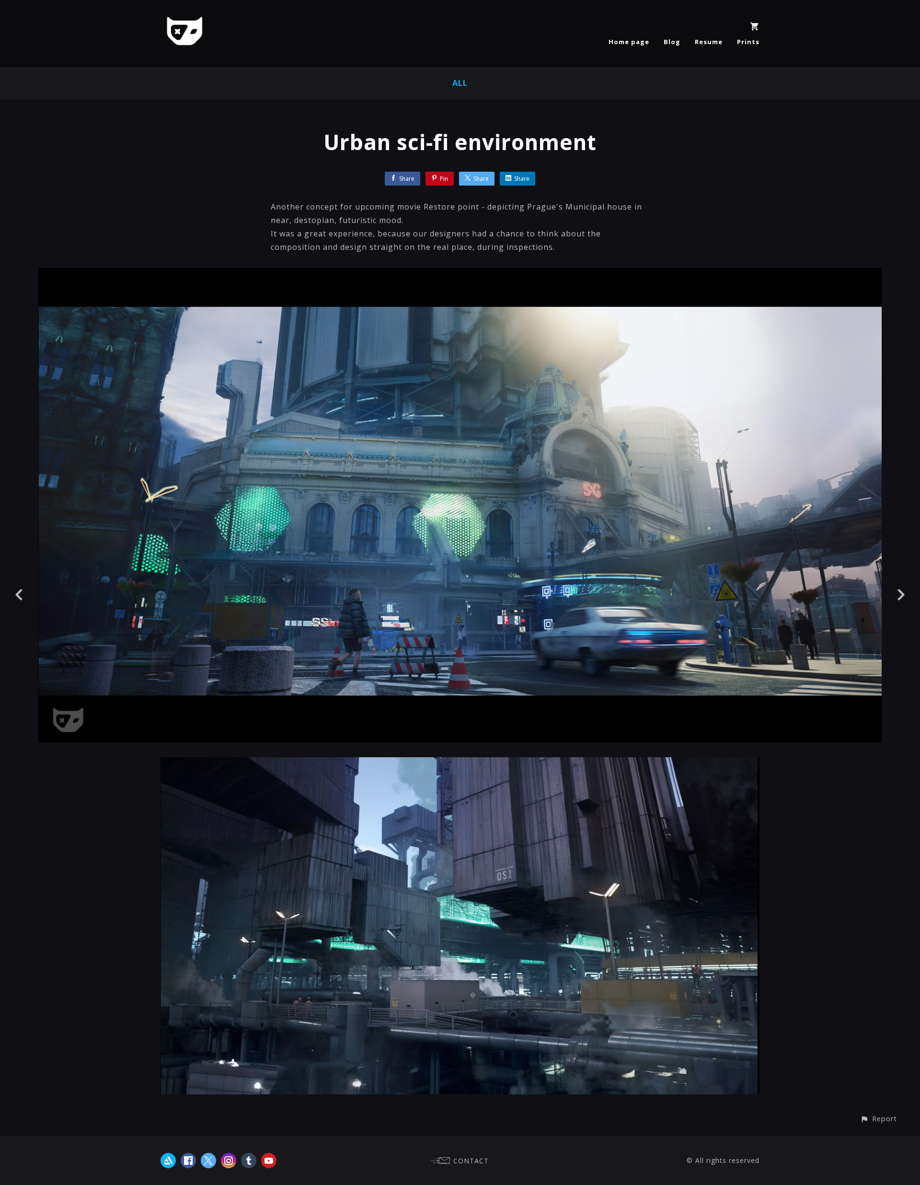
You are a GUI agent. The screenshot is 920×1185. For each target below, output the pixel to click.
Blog (672, 41)
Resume (709, 41)
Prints (748, 41)
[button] (878, 1118)
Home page (629, 41)
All (460, 83)
